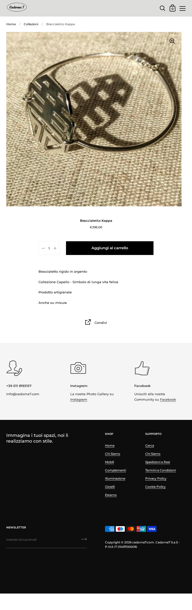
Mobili (109, 462)
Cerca (149, 445)
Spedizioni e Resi (157, 462)
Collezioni (31, 24)
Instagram (78, 399)
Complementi (115, 470)
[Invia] (84, 541)
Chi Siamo (112, 454)
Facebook (168, 399)
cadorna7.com (143, 542)
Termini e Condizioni (160, 470)
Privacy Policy (155, 478)
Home (11, 24)
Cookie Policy (155, 486)
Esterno (111, 495)
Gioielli (110, 486)
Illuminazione (115, 478)
